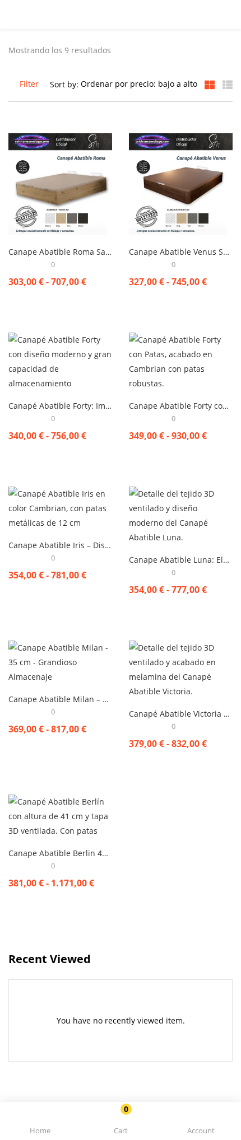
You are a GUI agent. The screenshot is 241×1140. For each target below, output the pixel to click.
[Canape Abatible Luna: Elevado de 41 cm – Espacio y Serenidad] (181, 515)
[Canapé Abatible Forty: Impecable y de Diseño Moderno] (60, 361)
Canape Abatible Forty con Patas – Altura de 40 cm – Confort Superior (181, 405)
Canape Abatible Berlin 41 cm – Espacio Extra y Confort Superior (60, 853)
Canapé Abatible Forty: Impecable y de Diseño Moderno (60, 405)
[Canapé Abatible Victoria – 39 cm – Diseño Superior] (181, 669)
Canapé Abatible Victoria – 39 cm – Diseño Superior (181, 713)
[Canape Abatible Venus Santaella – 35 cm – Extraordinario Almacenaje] (181, 184)
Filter (29, 83)
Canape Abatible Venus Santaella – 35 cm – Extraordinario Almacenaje (181, 251)
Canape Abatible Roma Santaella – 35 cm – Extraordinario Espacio (60, 251)
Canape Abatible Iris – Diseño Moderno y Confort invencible (60, 545)
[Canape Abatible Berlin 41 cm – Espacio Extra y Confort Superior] (60, 815)
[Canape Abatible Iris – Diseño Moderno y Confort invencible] (60, 507)
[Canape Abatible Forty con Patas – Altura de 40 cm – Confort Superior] (181, 361)
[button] (120, 1123)
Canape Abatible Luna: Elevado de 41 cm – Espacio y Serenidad (181, 559)
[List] (228, 84)
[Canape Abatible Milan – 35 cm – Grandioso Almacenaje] (60, 661)
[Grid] (210, 84)
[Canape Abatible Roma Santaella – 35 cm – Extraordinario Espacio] (60, 184)
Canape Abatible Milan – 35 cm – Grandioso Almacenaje (60, 699)
